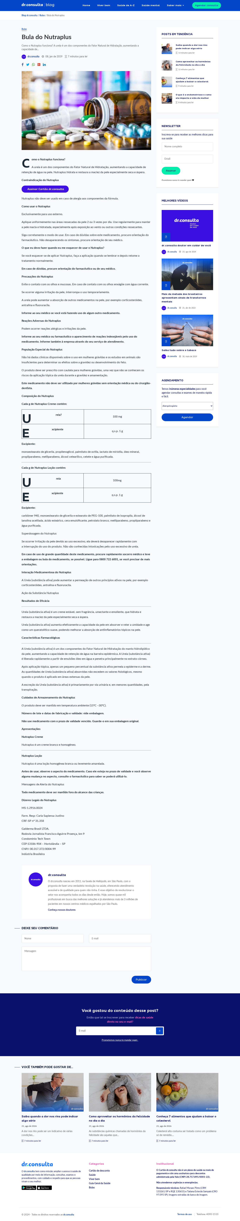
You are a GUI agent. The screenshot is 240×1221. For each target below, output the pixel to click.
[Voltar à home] (37, 1163)
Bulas (42, 15)
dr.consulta (33, 56)
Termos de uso (184, 1214)
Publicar (141, 979)
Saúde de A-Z (126, 5)
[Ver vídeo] (187, 226)
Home (86, 5)
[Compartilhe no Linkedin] (44, 65)
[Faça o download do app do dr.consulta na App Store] (44, 1188)
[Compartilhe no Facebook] (23, 65)
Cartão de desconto (99, 1170)
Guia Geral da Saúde (99, 1183)
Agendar (187, 417)
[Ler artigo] (167, 49)
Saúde (92, 1175)
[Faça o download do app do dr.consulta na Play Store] (29, 1188)
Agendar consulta (206, 5)
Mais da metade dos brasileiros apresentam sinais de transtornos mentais (184, 298)
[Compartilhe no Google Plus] (38, 65)
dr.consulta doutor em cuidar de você (186, 245)
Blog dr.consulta (29, 15)
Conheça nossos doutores (62, 910)
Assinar (171, 170)
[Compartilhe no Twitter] (27, 65)
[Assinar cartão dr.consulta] (45, 189)
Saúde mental (151, 5)
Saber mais (174, 5)
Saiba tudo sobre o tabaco (179, 350)
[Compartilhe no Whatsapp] (33, 65)
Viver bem (103, 5)
